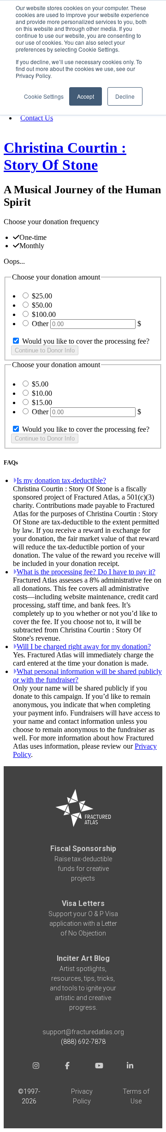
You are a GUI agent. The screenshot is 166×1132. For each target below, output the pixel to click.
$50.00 (42, 305)
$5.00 (40, 384)
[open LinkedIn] (130, 1066)
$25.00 (42, 296)
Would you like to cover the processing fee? (84, 341)
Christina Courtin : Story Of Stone (65, 156)
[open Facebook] (67, 1066)
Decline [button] (125, 96)
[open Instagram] (36, 1066)
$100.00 (44, 314)
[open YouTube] (98, 1066)
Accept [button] (85, 96)
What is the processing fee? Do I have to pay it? (86, 572)
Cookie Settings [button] (44, 96)
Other (40, 324)
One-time (33, 237)
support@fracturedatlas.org (83, 1032)
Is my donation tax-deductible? (61, 480)
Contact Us (36, 118)
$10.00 (42, 393)
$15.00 (42, 402)
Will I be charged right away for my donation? (84, 646)
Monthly (31, 246)
